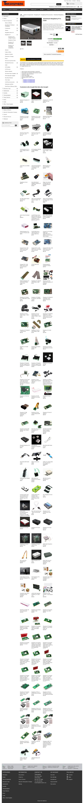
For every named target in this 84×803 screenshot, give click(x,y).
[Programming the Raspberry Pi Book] (48, 263)
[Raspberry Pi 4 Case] (25, 526)
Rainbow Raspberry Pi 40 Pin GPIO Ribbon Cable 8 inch (24, 282)
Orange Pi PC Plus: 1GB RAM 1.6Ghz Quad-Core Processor (48, 249)
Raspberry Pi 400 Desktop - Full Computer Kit (48, 594)
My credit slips (53, 777)
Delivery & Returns (7, 110)
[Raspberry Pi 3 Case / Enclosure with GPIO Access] (25, 115)
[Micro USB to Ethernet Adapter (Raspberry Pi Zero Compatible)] (48, 213)
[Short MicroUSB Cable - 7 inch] (25, 460)
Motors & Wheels (8, 22)
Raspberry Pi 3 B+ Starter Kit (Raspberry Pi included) (48, 282)
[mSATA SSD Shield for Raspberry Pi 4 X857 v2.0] (36, 592)
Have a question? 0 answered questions (52, 54)
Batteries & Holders (9, 54)
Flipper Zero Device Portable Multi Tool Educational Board (47, 183)
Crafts (5, 101)
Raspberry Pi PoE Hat (24, 395)
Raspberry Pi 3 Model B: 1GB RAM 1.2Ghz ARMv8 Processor (48, 298)
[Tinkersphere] (13, 3)
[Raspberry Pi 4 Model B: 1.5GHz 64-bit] (25, 329)
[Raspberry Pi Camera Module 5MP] (36, 345)
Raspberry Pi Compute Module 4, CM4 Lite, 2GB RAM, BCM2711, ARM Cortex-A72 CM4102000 (36, 661)
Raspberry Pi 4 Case (24, 527)
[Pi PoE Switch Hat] (36, 263)
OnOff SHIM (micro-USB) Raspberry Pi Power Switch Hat (36, 232)
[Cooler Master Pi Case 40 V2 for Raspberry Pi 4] (25, 575)
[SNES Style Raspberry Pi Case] (48, 542)
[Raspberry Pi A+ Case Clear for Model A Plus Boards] (36, 115)
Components (7, 28)
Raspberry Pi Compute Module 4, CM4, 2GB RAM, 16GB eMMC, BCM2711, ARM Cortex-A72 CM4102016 (47, 678)
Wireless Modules (8, 71)
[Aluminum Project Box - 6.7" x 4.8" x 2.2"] (25, 131)
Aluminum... (74, 16)
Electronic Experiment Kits (10, 60)
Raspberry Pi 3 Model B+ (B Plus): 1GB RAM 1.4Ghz (36, 298)
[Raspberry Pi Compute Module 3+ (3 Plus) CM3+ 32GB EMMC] (25, 625)
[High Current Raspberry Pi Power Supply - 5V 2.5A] (36, 197)
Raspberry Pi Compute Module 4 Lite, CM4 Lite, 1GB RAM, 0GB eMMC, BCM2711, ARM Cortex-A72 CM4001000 (36, 645)
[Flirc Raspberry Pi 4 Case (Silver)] (36, 575)
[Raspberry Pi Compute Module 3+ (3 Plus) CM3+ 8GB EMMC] (36, 625)
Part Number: (50, 42)
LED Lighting (7, 67)
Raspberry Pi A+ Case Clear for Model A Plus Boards (36, 117)
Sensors (6, 49)
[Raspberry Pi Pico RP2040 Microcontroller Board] (36, 723)
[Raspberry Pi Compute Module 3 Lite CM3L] (48, 608)
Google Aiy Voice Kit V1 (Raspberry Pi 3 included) (47, 578)
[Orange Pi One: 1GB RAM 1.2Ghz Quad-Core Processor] (25, 246)
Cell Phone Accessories (10, 82)
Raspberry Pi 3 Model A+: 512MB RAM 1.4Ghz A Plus (25, 298)
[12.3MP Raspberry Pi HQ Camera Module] (48, 131)
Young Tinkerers (56, 10)
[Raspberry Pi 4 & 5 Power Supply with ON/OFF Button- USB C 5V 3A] (36, 312)
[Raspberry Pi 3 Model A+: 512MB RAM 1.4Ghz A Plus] (25, 296)
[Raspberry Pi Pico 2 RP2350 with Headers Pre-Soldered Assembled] (48, 690)
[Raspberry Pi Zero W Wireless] (48, 411)
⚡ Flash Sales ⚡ (71, 23)
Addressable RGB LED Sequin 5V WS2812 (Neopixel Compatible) (76, 28)
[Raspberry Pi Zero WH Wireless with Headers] (25, 427)
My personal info (54, 781)
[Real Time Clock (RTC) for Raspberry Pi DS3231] (36, 427)
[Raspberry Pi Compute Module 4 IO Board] (25, 641)
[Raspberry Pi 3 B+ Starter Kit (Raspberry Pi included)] (48, 279)
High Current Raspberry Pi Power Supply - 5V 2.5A (36, 199)
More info (23, 59)
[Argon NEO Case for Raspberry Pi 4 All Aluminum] (48, 559)
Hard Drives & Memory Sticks (11, 86)
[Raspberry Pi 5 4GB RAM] (48, 329)
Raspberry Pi (7, 34)
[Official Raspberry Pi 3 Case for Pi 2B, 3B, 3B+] (25, 230)
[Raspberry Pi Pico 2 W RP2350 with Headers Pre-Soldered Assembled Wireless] (48, 707)
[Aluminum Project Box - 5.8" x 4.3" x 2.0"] (48, 115)
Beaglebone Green (23, 182)
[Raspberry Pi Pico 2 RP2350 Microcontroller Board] (36, 690)
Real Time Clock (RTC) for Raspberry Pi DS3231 (36, 430)
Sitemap (78, 0)
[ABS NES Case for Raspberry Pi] (48, 477)
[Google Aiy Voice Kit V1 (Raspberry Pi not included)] (25, 592)
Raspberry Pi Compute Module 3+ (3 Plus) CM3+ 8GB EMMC (36, 627)
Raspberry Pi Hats (12, 40)
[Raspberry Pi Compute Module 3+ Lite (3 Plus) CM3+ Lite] (48, 625)
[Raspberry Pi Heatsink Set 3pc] (48, 361)
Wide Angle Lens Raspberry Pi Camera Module (36, 479)
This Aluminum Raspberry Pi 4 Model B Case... (76, 19)
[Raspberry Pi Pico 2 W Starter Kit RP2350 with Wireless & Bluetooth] (25, 723)
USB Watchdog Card (36, 757)
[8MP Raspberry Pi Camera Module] (48, 164)
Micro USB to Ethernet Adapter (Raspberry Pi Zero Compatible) (47, 216)
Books (75, 9)
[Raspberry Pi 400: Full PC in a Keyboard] (25, 608)
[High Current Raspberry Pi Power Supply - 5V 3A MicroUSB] (48, 197)
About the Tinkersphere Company (10, 112)
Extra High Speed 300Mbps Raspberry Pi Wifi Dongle (36, 183)
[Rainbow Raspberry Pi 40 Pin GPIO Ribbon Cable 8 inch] (25, 279)
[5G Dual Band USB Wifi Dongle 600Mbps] (36, 148)
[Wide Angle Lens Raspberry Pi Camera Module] (36, 477)
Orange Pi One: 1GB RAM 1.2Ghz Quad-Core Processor (24, 249)
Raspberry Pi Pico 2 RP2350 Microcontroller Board (36, 693)
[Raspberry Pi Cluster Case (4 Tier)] (36, 542)
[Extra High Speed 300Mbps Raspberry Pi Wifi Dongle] (36, 181)
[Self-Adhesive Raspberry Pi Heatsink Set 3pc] (36, 444)
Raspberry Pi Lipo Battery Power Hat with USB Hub (36, 380)
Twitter (69, 777)
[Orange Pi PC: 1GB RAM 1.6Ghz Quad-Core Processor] (25, 263)
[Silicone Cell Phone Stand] (36, 460)
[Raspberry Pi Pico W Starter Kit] (36, 740)
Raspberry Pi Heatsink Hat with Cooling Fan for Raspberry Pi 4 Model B (25, 364)
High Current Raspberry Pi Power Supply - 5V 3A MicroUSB (48, 199)
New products (21, 774)
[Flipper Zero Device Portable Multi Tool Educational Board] (48, 181)
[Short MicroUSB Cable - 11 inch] (48, 444)
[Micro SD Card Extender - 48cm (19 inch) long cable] (36, 509)
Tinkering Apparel (66, 10)
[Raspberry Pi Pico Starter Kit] (48, 723)
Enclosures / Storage (9, 56)
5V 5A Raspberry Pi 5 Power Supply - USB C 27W (47, 150)
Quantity (51, 44)
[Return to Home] (21, 14)
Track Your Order (67, 0)
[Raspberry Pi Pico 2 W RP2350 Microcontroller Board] (36, 707)
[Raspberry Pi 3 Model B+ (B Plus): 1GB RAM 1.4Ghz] (36, 296)
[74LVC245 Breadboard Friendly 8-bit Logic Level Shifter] (36, 164)
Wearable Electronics (9, 62)
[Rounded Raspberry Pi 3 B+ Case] (25, 444)
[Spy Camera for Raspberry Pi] (25, 559)
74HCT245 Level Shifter (25, 165)
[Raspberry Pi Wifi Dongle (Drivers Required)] (25, 411)
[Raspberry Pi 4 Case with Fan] (48, 526)
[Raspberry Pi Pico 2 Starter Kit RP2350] (25, 707)
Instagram (70, 779)
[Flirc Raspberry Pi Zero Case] (48, 493)
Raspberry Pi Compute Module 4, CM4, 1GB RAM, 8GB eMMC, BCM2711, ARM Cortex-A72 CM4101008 (36, 678)
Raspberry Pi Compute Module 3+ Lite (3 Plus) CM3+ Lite (47, 627)
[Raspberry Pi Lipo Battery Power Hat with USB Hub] (36, 378)
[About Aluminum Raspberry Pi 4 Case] (68, 18)
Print (22, 48)
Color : (51, 34)
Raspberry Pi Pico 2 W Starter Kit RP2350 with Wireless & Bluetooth (24, 726)
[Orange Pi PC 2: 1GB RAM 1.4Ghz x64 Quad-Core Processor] (36, 246)
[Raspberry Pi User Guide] (48, 394)
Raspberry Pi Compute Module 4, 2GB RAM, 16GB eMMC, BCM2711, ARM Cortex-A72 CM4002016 (25, 661)
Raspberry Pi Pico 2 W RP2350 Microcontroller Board (36, 709)
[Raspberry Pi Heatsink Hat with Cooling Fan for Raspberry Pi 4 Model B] (25, 361)
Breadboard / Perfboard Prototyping (9, 26)
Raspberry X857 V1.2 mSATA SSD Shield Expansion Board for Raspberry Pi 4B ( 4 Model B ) (47, 743)
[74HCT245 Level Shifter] (25, 164)
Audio (6, 64)
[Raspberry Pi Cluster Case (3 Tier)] (25, 542)
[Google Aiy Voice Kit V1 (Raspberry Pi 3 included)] (48, 575)
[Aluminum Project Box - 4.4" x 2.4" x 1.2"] (36, 131)
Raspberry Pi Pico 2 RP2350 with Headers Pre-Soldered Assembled (48, 693)
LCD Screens (7, 69)
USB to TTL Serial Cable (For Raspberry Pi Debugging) (48, 463)
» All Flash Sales (78, 34)
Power (6, 58)
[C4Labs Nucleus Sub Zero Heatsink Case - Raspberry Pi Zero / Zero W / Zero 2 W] (25, 493)
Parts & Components (12, 10)
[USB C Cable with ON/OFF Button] (25, 756)
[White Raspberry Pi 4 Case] (36, 559)
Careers (5, 114)
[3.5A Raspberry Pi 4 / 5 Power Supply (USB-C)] (25, 148)
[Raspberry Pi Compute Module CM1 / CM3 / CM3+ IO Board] (25, 690)
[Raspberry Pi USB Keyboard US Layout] (36, 394)
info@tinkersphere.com (41, 782)
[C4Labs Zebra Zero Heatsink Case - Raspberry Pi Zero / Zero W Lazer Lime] (36, 493)
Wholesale (6, 118)
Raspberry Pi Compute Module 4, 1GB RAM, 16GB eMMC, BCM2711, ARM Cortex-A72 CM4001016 (48, 645)
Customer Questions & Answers (34, 59)
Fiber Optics (7, 79)
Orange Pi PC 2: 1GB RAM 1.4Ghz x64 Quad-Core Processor (36, 249)
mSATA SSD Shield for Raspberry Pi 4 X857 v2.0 (36, 594)
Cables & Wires (8, 52)
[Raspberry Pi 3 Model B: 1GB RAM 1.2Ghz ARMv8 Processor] (48, 296)
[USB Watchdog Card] (36, 756)
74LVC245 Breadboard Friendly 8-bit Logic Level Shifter (36, 167)
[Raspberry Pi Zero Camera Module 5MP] (36, 411)
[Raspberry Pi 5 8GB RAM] (25, 345)
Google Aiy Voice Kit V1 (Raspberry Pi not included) (24, 594)
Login (81, 6)
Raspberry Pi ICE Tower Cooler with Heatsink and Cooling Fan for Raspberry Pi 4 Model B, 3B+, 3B (25, 382)
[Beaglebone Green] (25, 181)
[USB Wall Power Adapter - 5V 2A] (25, 477)
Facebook (70, 774)
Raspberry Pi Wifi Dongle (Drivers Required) (23, 413)
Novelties (41, 10)
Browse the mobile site (42, 800)
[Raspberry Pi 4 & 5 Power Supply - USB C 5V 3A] (25, 312)
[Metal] (54, 35)
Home (3, 10)
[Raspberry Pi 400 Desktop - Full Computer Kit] (48, 592)
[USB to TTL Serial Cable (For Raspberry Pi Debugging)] (48, 460)
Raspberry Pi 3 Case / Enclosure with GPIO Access (24, 117)
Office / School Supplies (8, 104)
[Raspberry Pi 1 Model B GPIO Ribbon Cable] (36, 279)
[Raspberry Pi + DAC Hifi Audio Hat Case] (48, 98)
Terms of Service (22, 779)
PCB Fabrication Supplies (10, 75)
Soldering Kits (33, 10)
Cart (71, 3)
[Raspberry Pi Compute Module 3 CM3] (36, 608)
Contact (74, 0)
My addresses (53, 779)
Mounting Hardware (9, 77)
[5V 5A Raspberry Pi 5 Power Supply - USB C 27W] (48, 148)
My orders (53, 774)
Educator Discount (7, 116)
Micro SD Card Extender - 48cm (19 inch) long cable (36, 512)
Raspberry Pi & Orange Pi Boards (12, 37)
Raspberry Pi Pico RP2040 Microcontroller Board (36, 726)
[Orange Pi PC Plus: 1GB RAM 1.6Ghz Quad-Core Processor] (48, 246)
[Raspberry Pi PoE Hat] (25, 394)
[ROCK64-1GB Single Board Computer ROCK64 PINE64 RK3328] (48, 427)
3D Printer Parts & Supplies (10, 73)
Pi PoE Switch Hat (35, 264)
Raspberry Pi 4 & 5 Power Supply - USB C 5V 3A (24, 315)
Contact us (21, 777)
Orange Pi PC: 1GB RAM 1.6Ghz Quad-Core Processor (24, 265)
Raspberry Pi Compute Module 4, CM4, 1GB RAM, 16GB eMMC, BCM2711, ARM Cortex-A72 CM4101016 (47, 661)
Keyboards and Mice (9, 84)
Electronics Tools (24, 10)
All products (6, 16)
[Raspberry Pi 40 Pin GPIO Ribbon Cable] (36, 329)
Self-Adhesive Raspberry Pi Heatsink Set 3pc (36, 446)
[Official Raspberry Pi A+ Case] (36, 98)
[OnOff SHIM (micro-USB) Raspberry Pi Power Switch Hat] (36, 230)
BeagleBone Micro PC (9, 32)
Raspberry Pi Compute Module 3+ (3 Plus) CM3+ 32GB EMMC (24, 627)
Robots (48, 10)
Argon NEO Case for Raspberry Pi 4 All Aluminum (47, 561)
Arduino (6, 30)
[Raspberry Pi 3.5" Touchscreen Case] (48, 509)
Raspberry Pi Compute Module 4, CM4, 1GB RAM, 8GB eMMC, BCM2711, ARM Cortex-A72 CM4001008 (25, 678)
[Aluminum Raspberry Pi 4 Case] (23, 45)
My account (54, 772)
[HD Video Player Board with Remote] (25, 197)
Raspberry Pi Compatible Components (11, 46)
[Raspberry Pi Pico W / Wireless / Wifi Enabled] (25, 740)
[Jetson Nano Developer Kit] (25, 213)
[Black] (57, 35)
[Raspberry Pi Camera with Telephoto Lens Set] (48, 345)
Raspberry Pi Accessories (11, 43)
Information (6, 107)
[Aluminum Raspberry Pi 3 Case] (25, 98)
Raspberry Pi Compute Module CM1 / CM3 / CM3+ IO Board (24, 693)
